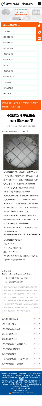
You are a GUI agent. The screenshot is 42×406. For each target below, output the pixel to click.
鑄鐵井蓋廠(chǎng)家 (9, 339)
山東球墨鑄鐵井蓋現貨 (10, 319)
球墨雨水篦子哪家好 (9, 324)
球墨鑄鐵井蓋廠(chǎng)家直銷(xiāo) (14, 344)
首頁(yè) (17, 103)
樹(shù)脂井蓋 (34, 377)
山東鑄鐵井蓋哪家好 (16, 282)
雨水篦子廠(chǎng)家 (9, 334)
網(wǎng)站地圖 (15, 388)
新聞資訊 (26, 103)
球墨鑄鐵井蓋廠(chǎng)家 (11, 329)
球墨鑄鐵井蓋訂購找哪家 (11, 349)
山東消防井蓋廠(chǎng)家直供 (19, 278)
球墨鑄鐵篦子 (20, 377)
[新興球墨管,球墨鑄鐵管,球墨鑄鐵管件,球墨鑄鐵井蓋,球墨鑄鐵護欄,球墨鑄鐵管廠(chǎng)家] (3, 4)
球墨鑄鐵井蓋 (12, 377)
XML (22, 388)
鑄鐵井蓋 (4, 377)
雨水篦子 (27, 377)
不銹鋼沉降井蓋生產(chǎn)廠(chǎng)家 (15, 359)
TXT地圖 (27, 388)
